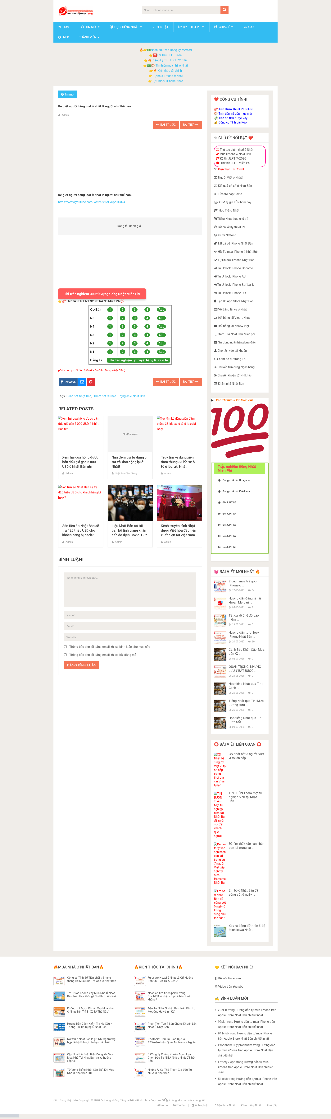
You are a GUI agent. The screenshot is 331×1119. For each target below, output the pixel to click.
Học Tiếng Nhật (228, 210)
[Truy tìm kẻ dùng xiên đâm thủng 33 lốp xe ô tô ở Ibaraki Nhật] (179, 434)
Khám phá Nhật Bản (230, 383)
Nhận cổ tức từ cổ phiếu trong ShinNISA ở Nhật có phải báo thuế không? (169, 996)
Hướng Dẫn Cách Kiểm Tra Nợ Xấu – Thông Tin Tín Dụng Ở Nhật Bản (89, 1025)
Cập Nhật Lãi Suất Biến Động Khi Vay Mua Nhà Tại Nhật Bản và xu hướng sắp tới (90, 1058)
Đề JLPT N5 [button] (229, 502)
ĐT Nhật (162, 27)
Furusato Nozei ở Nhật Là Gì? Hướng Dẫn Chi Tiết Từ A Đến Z (170, 979)
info (65, 37)
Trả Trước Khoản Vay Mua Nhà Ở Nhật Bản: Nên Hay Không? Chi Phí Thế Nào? (91, 994)
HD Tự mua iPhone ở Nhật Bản (237, 252)
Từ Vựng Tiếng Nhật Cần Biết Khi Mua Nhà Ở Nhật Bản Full (90, 1071)
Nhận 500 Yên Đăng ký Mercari (171, 50)
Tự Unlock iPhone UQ (231, 293)
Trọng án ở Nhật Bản (131, 396)
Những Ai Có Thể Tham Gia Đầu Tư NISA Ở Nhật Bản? (170, 1071)
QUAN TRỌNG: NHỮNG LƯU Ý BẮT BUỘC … (245, 669)
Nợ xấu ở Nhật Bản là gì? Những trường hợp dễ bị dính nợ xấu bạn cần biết (91, 1040)
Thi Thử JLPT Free (169, 55)
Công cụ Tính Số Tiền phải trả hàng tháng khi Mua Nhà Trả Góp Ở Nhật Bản (91, 979)
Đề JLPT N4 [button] (229, 513)
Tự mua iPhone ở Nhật (167, 76)
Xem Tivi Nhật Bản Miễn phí (236, 334)
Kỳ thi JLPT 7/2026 (233, 158)
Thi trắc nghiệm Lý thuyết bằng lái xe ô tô (138, 360)
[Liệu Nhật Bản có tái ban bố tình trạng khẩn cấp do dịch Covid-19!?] (130, 503)
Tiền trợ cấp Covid (229, 194)
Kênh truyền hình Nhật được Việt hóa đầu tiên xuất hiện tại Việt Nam (178, 530)
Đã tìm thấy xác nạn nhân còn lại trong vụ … (246, 846)
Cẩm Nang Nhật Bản (65, 1100)
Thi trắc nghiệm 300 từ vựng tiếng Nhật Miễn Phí (102, 294)
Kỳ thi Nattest (226, 235)
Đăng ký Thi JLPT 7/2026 (169, 60)
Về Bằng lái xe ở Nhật (232, 309)
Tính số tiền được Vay (233, 118)
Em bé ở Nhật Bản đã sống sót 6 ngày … (243, 892)
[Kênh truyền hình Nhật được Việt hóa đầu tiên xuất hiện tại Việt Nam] (179, 503)
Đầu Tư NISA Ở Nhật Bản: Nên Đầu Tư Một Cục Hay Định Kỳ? (171, 1010)
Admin (65, 115)
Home (66, 27)
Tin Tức (181, 1105)
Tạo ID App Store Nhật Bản (234, 301)
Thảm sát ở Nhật (105, 396)
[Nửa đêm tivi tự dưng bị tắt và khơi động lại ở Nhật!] (130, 434)
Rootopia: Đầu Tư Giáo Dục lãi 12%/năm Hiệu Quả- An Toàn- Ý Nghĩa (172, 1040)
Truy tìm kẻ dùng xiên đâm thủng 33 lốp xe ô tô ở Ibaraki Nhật (178, 462)
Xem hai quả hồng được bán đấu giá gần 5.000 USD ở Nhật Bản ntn (80, 462)
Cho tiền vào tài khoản (232, 350)
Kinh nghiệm (201, 1105)
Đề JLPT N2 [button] (229, 535)
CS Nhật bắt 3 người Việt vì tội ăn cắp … (246, 756)
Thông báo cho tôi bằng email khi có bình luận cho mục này (109, 646)
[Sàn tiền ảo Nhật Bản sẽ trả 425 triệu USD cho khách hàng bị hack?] (80, 503)
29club (222, 1010)
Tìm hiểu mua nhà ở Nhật (172, 65)
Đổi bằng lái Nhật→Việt (233, 326)
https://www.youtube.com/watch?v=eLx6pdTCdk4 (91, 202)
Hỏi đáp (273, 1105)
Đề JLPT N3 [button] (229, 524)
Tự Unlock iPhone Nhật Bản (235, 260)
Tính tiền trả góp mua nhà (235, 113)
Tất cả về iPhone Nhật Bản (235, 243)
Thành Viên (87, 37)
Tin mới (91, 27)
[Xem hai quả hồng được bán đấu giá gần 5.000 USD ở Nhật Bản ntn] (80, 434)
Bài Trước (168, 125)
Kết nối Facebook (229, 978)
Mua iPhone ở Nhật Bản (235, 154)
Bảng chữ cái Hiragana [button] (236, 480)
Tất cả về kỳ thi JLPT (231, 227)
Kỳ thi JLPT (192, 27)
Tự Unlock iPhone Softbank (235, 285)
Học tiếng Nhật (126, 27)
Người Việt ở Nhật (229, 177)
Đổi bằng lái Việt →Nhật (233, 317)
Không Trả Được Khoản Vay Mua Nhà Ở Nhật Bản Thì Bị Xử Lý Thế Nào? (90, 1010)
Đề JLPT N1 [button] (229, 547)
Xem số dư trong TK (232, 359)
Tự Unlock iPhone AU (231, 276)
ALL (161, 309)
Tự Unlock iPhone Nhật (167, 81)
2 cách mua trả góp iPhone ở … (242, 583)
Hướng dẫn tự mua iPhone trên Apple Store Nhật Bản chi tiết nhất (246, 1050)
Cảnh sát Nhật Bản (78, 396)
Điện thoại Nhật (225, 1105)
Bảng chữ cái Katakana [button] (236, 491)
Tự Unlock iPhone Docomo (235, 268)
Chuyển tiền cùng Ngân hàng (236, 367)
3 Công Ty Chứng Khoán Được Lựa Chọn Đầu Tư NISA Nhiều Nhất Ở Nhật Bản (171, 1058)
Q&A (250, 27)
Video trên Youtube (230, 986)
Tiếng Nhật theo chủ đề (232, 219)
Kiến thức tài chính (170, 70)
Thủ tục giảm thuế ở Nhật (236, 150)
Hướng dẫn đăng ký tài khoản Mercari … (245, 600)
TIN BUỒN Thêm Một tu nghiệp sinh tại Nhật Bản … (245, 797)
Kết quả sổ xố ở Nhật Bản (234, 186)
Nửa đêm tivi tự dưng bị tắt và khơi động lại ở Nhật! (129, 462)
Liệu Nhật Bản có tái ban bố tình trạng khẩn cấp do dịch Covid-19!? (129, 530)
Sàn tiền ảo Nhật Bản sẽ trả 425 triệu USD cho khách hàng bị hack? (80, 530)
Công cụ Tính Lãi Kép (233, 122)
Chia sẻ (224, 27)
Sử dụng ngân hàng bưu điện (236, 342)
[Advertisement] (130, 161)
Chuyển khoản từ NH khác (234, 375)
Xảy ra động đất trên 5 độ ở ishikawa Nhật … (247, 928)
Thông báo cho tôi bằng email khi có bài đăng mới (103, 654)
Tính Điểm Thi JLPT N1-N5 (236, 109)
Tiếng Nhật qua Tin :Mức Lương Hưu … (246, 703)
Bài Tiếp (189, 125)
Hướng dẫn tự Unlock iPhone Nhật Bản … (244, 634)
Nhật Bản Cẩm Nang (126, 473)
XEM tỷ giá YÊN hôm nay (234, 202)
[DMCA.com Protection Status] (9, 1116)
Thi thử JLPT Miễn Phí (235, 163)
